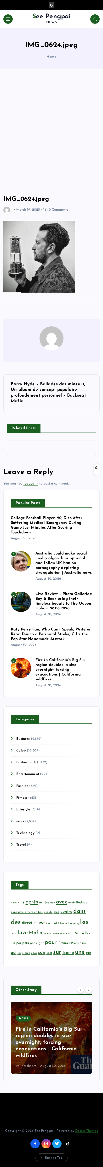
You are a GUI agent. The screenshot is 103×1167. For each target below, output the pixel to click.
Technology (25, 833)
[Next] (88, 989)
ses (19, 953)
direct (27, 923)
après (32, 902)
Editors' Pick (26, 762)
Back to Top (54, 1157)
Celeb (21, 750)
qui (13, 953)
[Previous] (80, 989)
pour (51, 942)
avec (61, 902)
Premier (64, 943)
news (20, 821)
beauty (48, 912)
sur (57, 952)
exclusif (51, 923)
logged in (30, 483)
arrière (44, 902)
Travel (21, 845)
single (26, 953)
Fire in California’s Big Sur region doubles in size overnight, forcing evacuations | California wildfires (60, 669)
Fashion (22, 786)
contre (66, 912)
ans (21, 902)
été (88, 953)
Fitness (21, 798)
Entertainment (27, 774)
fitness (62, 923)
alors (14, 902)
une (80, 952)
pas (25, 943)
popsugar (37, 943)
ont (13, 943)
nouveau (67, 933)
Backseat (82, 902)
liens (14, 933)
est (42, 922)
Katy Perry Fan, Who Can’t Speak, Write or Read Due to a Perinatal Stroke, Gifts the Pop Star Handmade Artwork (51, 634)
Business (23, 739)
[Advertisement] (51, 132)
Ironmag (73, 923)
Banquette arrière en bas (27, 912)
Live (22, 932)
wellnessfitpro (26, 1066)
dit (36, 923)
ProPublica (78, 943)
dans (79, 911)
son (41, 952)
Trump (68, 953)
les (84, 922)
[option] (51, 1038)
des (16, 922)
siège (34, 953)
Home (51, 57)
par (18, 943)
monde (48, 933)
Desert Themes (86, 1131)
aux (52, 902)
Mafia (36, 932)
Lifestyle (23, 809)
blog (57, 912)
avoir (71, 902)
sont (49, 953)
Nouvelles (82, 933)
